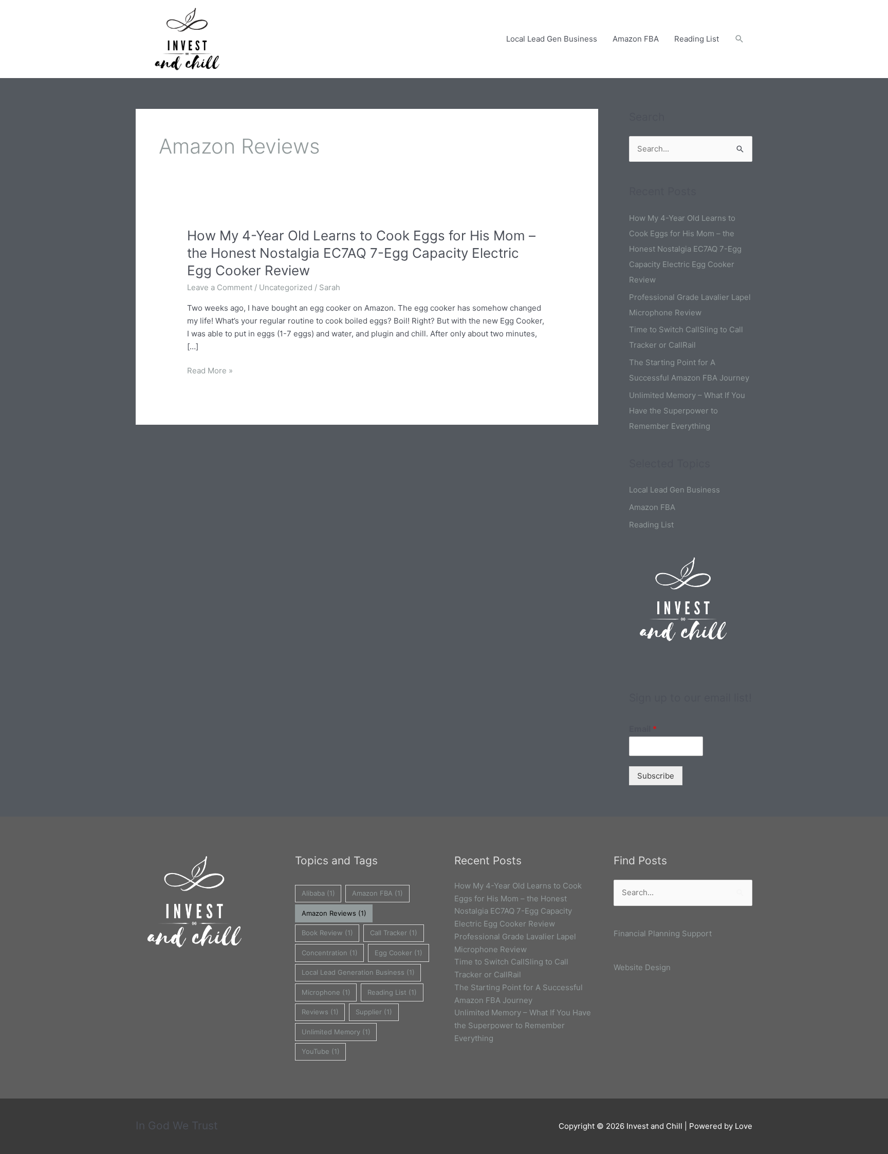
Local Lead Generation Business (358, 972)
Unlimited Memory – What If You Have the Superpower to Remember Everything (687, 410)
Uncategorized (285, 287)
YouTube (321, 1051)
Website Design (642, 967)
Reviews (320, 1012)
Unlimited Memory (336, 1032)
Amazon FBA (636, 39)
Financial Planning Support (663, 933)
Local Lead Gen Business (551, 39)
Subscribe (655, 776)
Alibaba (318, 893)
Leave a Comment (219, 287)
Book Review (327, 933)
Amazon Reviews (334, 913)
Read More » (210, 371)
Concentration (330, 953)
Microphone (326, 992)
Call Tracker (393, 933)
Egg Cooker (398, 953)
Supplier (374, 1012)
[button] (739, 39)
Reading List (696, 39)
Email (643, 729)
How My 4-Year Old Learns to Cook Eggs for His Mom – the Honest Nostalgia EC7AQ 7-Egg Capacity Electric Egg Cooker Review (361, 253)
